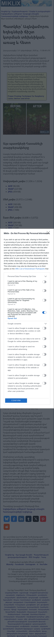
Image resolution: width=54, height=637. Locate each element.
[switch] (44, 282)
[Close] (49, 233)
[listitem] (27, 276)
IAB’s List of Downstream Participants (30, 269)
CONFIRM (16, 400)
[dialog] (27, 319)
